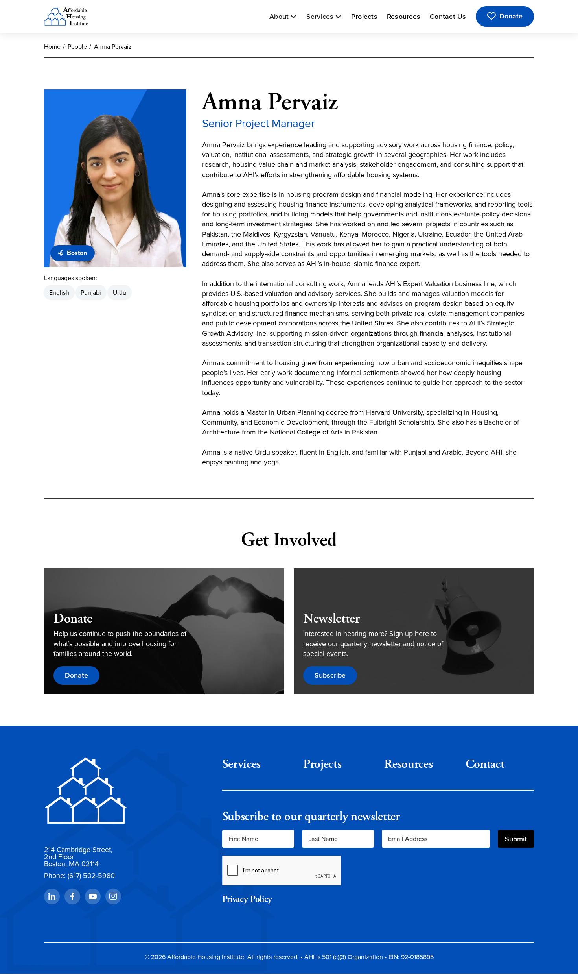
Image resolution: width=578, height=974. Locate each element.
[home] (66, 16)
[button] (283, 16)
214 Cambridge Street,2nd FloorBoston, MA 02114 (78, 856)
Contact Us (448, 16)
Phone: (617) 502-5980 (79, 875)
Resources (403, 16)
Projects (364, 16)
